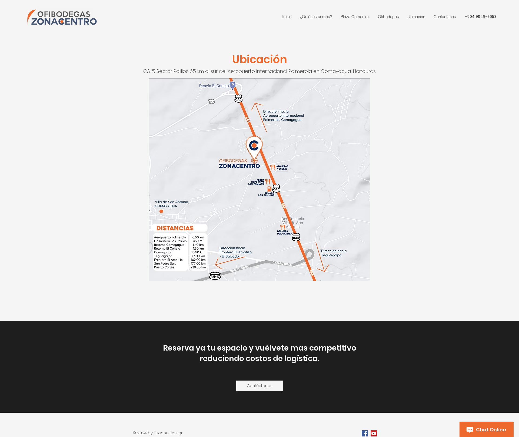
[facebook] (365, 433)
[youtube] (374, 433)
